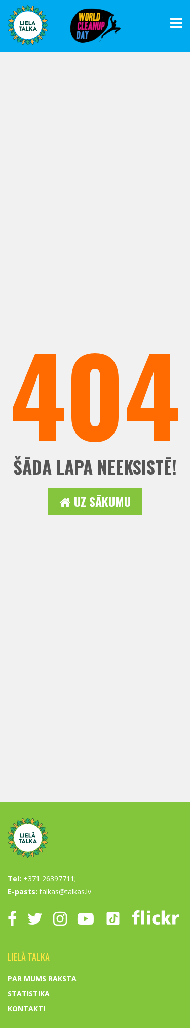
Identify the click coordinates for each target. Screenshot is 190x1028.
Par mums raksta (42, 978)
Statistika (29, 993)
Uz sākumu (101, 501)
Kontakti (26, 1008)
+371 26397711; (49, 878)
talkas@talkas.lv (65, 891)
